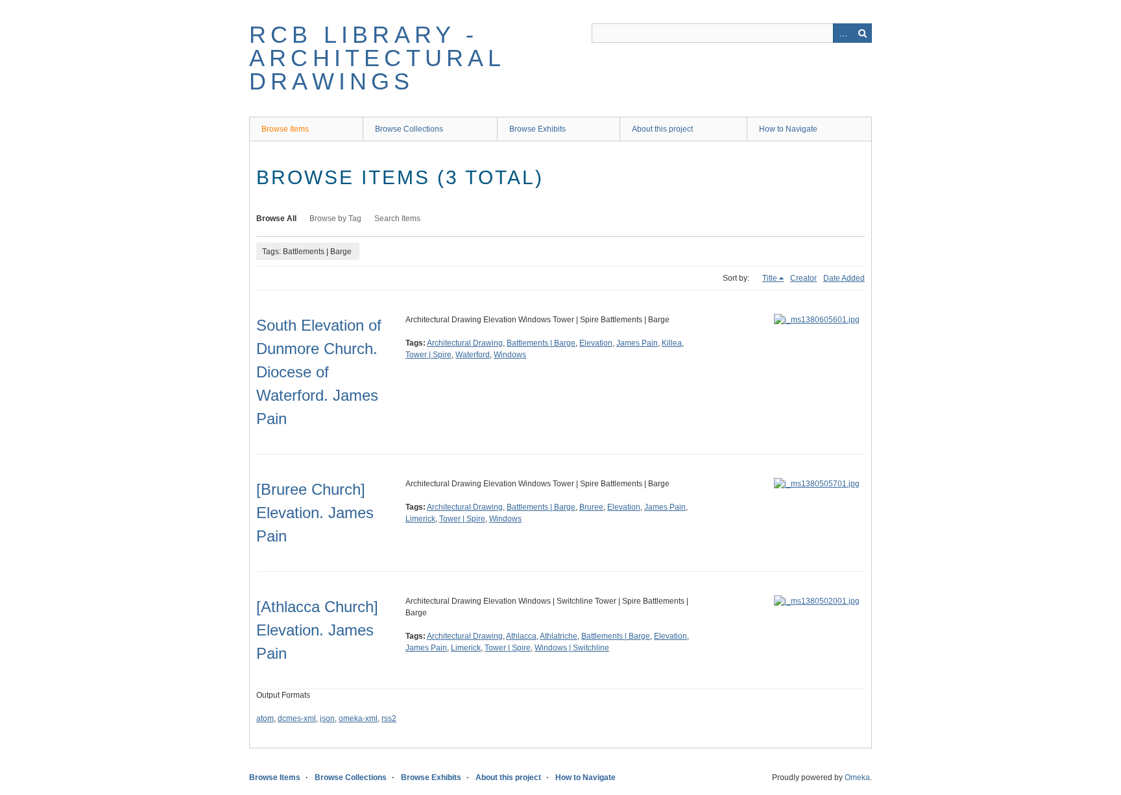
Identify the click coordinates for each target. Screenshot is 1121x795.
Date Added (844, 278)
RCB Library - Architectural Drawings (377, 58)
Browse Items (285, 129)
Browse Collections (409, 129)
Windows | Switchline (572, 647)
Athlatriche (558, 636)
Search (862, 33)
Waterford (472, 354)
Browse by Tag (335, 218)
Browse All (276, 218)
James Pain (637, 343)
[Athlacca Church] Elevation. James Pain (317, 630)
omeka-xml (358, 718)
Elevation (595, 343)
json (327, 718)
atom (265, 718)
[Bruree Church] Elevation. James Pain (315, 513)
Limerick (420, 518)
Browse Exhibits (537, 129)
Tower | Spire (428, 354)
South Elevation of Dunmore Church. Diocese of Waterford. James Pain (318, 371)
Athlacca (521, 636)
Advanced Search (842, 33)
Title (769, 278)
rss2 (388, 718)
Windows (510, 354)
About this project (662, 129)
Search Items (397, 218)
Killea (672, 343)
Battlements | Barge (541, 343)
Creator (803, 278)
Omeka (857, 777)
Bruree (591, 507)
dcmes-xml (297, 718)
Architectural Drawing (465, 343)
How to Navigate (788, 129)
